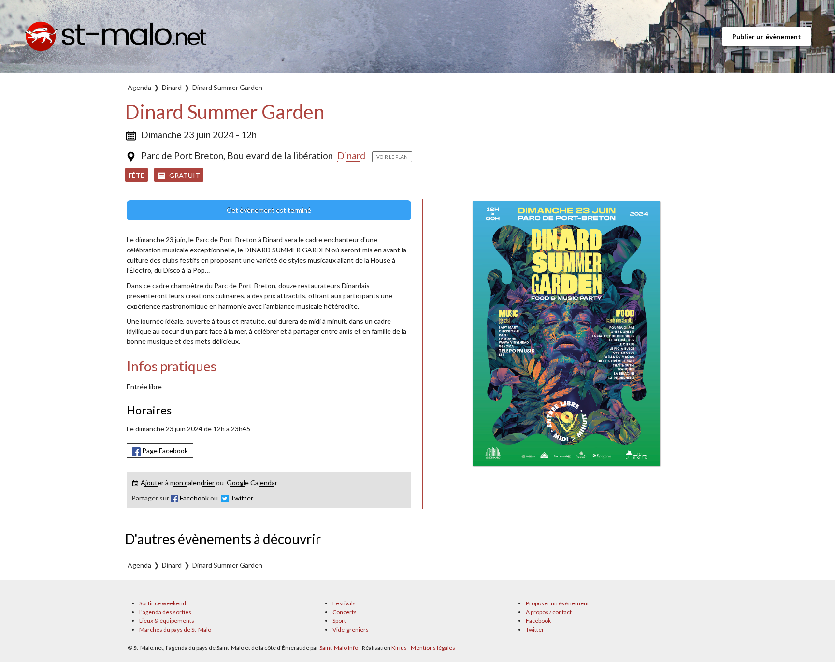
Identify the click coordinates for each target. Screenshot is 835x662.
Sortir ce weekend (162, 603)
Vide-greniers (350, 629)
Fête (136, 175)
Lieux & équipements (166, 620)
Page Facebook (164, 450)
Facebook (538, 620)
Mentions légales (433, 647)
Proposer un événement (557, 603)
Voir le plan (392, 157)
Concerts (344, 612)
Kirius (399, 647)
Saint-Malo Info (338, 647)
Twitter (535, 629)
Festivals (344, 603)
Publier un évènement (766, 36)
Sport (339, 620)
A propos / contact (549, 612)
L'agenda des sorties (165, 612)
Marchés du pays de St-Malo (175, 629)
